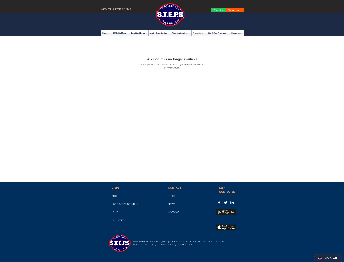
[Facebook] (219, 202)
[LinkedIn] (232, 202)
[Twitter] (225, 202)
